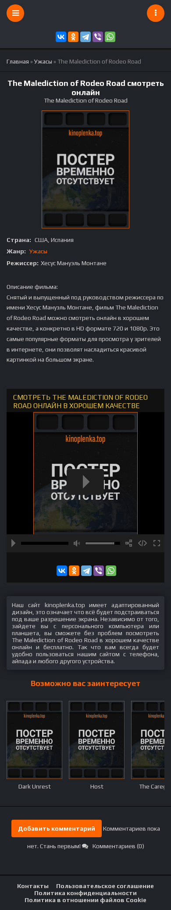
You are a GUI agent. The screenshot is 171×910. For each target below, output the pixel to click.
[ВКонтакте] (61, 37)
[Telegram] (85, 37)
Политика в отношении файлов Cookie (85, 899)
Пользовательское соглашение (105, 885)
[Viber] (98, 37)
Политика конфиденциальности (85, 892)
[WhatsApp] (110, 37)
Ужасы (38, 251)
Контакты (33, 885)
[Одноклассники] (73, 37)
